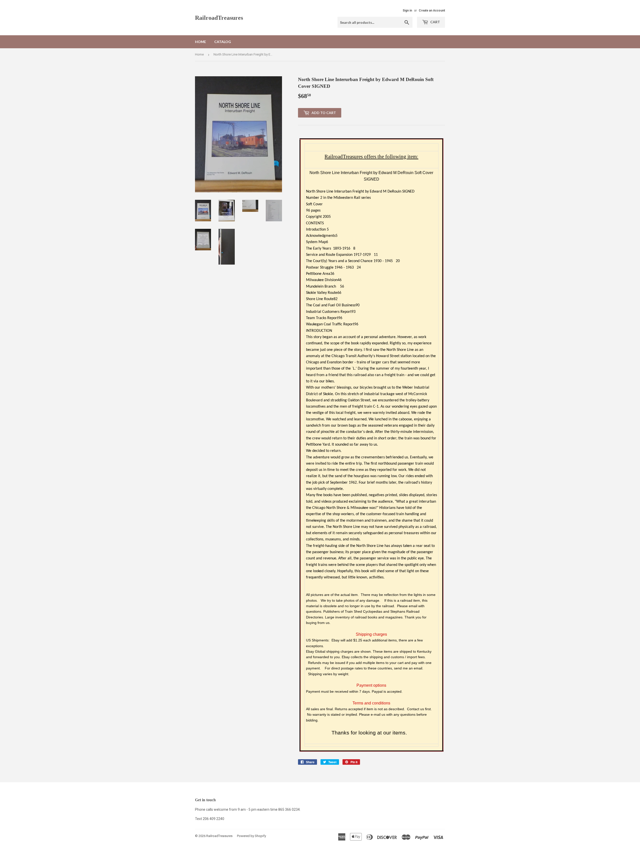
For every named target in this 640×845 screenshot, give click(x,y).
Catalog (222, 42)
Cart (435, 22)
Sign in (407, 10)
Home (200, 42)
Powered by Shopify (251, 836)
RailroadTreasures (219, 17)
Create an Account (432, 10)
